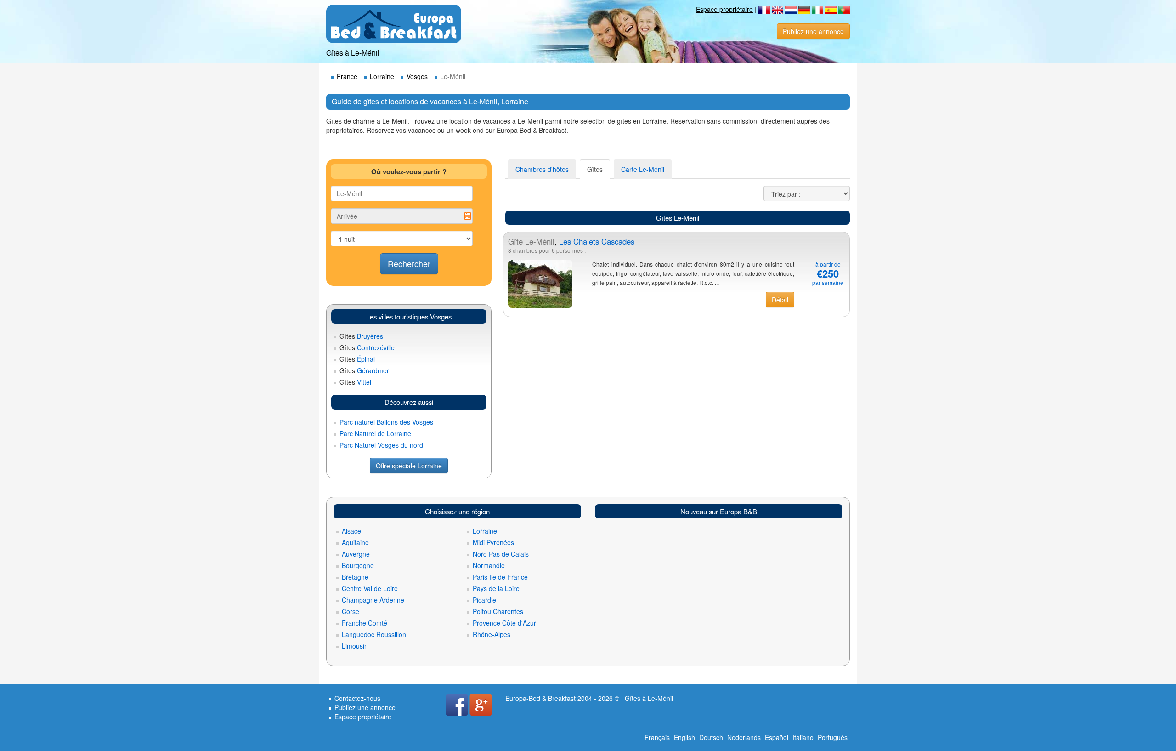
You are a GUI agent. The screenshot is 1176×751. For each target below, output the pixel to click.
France (347, 76)
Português (833, 737)
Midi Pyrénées (493, 542)
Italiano (803, 737)
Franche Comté (364, 622)
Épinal (357, 359)
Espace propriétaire (724, 9)
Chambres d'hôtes (542, 169)
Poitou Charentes (498, 611)
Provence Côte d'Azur (504, 622)
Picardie (484, 599)
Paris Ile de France (500, 576)
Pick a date (467, 216)
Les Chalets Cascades (596, 241)
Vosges (417, 76)
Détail (780, 299)
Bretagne (355, 576)
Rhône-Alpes (491, 634)
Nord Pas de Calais (501, 553)
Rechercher (409, 263)
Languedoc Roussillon (374, 634)
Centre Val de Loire (370, 588)
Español (776, 737)
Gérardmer (364, 370)
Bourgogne (358, 565)
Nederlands (744, 737)
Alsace (351, 530)
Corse (350, 611)
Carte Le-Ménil (642, 169)
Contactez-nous (357, 698)
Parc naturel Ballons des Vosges (386, 422)
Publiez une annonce (813, 31)
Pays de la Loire (496, 588)
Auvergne (356, 553)
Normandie (489, 565)
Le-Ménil (531, 241)
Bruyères (361, 336)
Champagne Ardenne (373, 599)
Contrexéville (367, 347)
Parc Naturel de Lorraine (375, 433)
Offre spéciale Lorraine (409, 465)
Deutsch (711, 737)
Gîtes (595, 169)
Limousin (355, 645)
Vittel (355, 382)
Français (657, 737)
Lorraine (382, 76)
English (684, 737)
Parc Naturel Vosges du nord (381, 444)
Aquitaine (355, 542)
